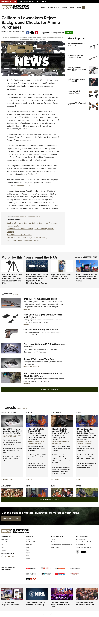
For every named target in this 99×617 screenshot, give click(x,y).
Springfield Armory (34, 441)
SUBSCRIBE (11, 518)
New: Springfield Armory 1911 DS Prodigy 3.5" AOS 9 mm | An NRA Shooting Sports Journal (60, 434)
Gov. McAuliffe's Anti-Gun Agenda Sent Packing (27, 237)
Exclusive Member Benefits (84, 542)
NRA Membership (81, 539)
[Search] (95, 7)
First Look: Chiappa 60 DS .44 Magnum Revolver (44, 345)
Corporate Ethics (25, 614)
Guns (64, 7)
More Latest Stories (57, 389)
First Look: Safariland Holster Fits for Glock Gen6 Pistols (42, 375)
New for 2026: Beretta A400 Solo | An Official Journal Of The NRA (61, 448)
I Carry (29, 412)
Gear (72, 7)
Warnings (35, 614)
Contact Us (4, 542)
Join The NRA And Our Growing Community (36, 603)
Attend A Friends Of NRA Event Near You (85, 603)
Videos (78, 412)
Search (3, 550)
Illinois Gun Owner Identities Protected (23, 240)
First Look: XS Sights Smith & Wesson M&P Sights (42, 316)
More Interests (22, 408)
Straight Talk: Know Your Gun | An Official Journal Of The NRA (12, 431)
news (38, 216)
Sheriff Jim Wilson (33, 366)
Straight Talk (7, 435)
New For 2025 (53, 7)
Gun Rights (24, 216)
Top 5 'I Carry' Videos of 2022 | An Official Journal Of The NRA (37, 457)
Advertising (4, 539)
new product (56, 443)
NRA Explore (55, 547)
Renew (25, 2)
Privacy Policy (5, 614)
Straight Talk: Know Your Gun (38, 359)
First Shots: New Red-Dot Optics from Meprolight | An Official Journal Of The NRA (86, 457)
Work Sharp (37, 443)
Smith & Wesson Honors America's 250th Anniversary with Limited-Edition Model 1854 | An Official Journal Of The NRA (61, 459)
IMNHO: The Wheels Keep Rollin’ (40, 298)
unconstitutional (23, 185)
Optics (29, 324)
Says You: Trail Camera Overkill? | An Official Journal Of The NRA (61, 276)
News (43, 7)
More (14, 294)
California (17, 216)
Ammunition (6, 486)
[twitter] (32, 31)
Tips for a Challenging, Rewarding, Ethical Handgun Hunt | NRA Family (12, 442)
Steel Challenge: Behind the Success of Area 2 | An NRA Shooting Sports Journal (86, 277)
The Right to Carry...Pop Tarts (19, 234)
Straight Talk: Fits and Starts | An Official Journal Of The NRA (12, 459)
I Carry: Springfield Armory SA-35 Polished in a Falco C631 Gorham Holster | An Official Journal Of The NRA (37, 434)
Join (21, 2)
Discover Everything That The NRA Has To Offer (60, 604)
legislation (32, 216)
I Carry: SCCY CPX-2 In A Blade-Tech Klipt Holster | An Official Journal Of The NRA (37, 465)
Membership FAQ (81, 545)
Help (2, 547)
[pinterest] (36, 31)
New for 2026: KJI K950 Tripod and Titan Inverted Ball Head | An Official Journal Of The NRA (11, 278)
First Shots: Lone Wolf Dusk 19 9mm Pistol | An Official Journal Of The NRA (86, 465)
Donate (31, 2)
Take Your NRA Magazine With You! (10, 603)
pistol (67, 441)
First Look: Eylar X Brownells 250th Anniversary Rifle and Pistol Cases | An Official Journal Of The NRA (61, 470)
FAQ (2, 545)
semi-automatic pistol (10, 437)
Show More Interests (60, 499)
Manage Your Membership (83, 547)
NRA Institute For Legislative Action (61, 545)
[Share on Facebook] (28, 31)
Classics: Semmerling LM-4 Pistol (40, 329)
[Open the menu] (83, 7)
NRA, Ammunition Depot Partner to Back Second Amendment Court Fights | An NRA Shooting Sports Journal (37, 278)
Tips (28, 309)
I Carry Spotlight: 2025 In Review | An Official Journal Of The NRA (36, 448)
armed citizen (16, 435)
